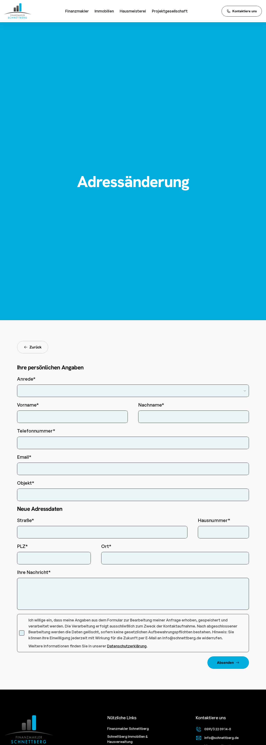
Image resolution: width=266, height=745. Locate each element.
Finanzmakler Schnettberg (128, 729)
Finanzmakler (77, 11)
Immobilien (104, 11)
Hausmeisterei (133, 11)
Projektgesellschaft (170, 11)
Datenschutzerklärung (127, 646)
